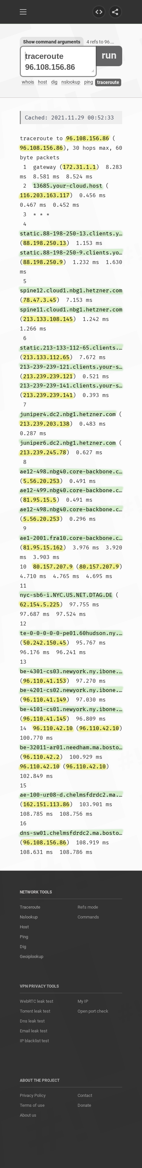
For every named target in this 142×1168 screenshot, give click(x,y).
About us (28, 1115)
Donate (84, 1105)
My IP (83, 1001)
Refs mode (88, 907)
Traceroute (30, 907)
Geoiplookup (31, 956)
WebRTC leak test (36, 1001)
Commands (88, 917)
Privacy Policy (33, 1095)
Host (24, 926)
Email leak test (33, 1030)
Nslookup (29, 917)
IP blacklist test (34, 1040)
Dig (23, 946)
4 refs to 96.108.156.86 (111, 41)
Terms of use (32, 1105)
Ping (24, 936)
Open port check (93, 1011)
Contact (85, 1095)
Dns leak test (32, 1021)
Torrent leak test (35, 1011)
